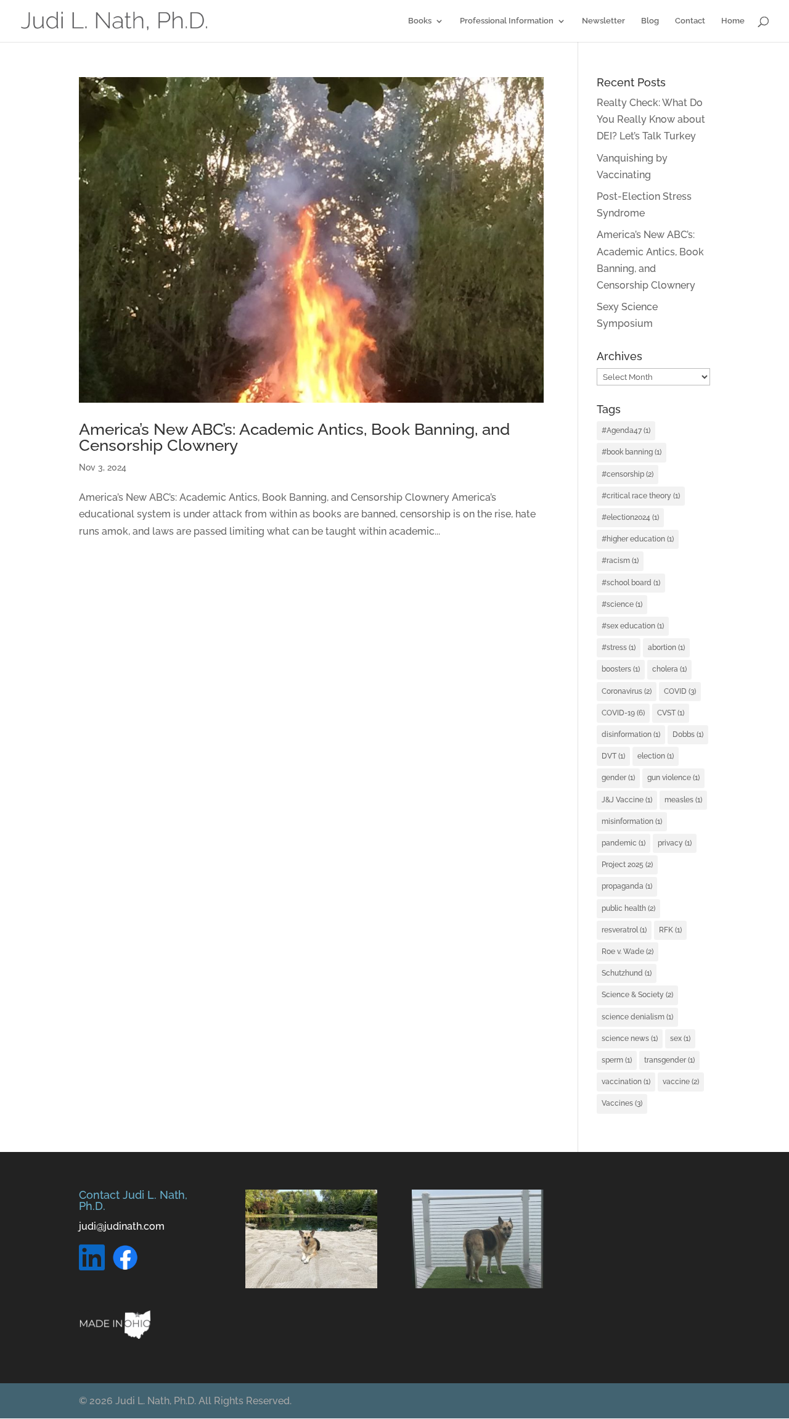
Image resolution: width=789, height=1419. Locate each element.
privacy (675, 843)
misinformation (632, 821)
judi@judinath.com (122, 1226)
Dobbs (687, 734)
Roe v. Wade (627, 951)
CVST (670, 713)
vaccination (626, 1081)
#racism (620, 560)
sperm (617, 1060)
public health (628, 908)
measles (683, 800)
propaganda (627, 886)
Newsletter (603, 21)
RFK (670, 930)
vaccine (681, 1081)
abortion (666, 647)
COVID (680, 691)
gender (618, 777)
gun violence (673, 777)
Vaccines (622, 1103)
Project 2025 (627, 864)
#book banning (631, 452)
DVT (613, 756)
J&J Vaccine (627, 800)
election (655, 756)
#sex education (633, 626)
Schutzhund (627, 973)
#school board (631, 582)
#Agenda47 (626, 430)
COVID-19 (623, 713)
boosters (621, 669)
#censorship (627, 474)
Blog (650, 21)
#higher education (638, 539)
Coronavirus (627, 691)
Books (419, 21)
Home (733, 21)
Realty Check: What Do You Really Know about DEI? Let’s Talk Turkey (651, 119)
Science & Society (637, 994)
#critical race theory (641, 496)
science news (630, 1038)
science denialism (637, 1017)
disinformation (631, 734)
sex (680, 1038)
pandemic (623, 843)
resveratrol (624, 930)
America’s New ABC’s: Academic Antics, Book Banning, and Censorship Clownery (294, 437)
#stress (619, 647)
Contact (690, 21)
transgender (669, 1060)
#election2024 (630, 517)
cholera (669, 669)
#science (622, 604)
